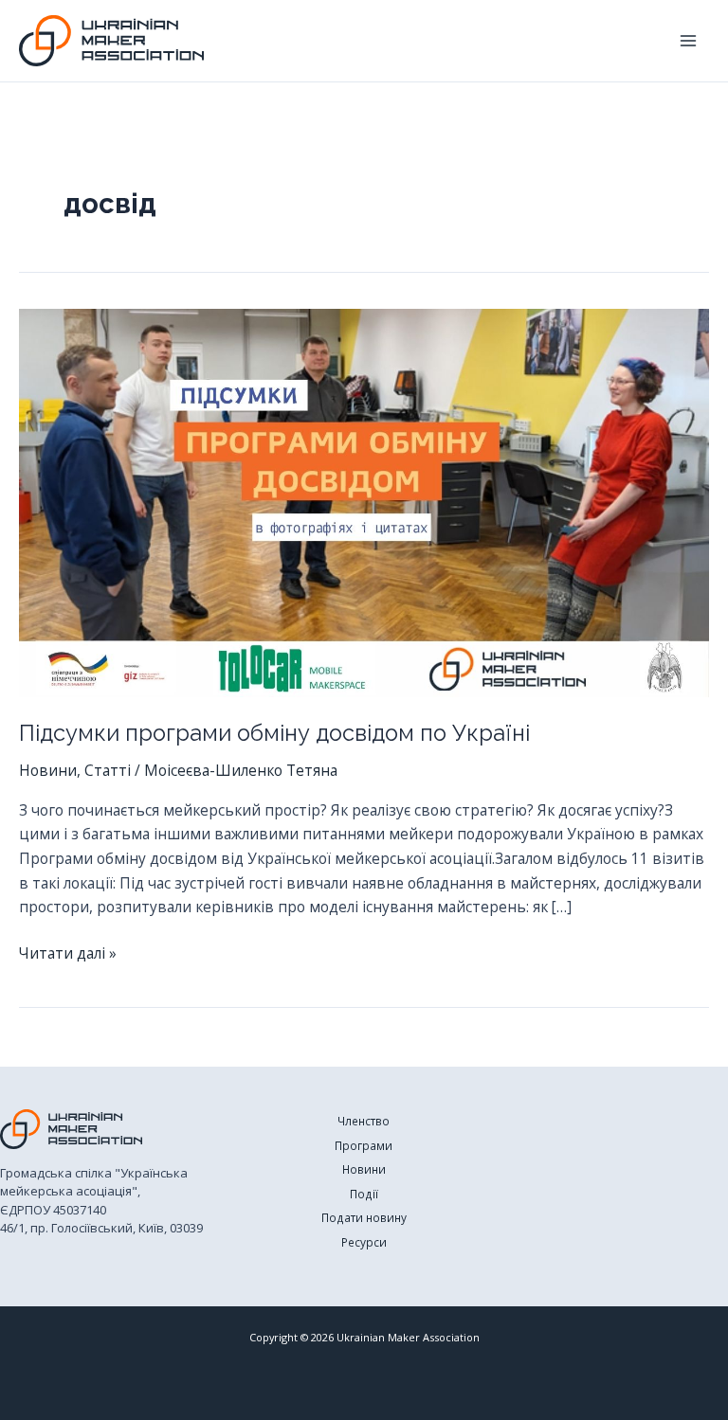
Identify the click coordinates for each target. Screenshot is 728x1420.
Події (364, 1193)
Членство (363, 1120)
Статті (107, 770)
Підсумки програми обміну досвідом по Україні (274, 733)
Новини (48, 770)
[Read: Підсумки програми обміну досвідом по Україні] (364, 501)
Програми (363, 1145)
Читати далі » (68, 954)
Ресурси (364, 1241)
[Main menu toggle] (688, 40)
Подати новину (364, 1217)
